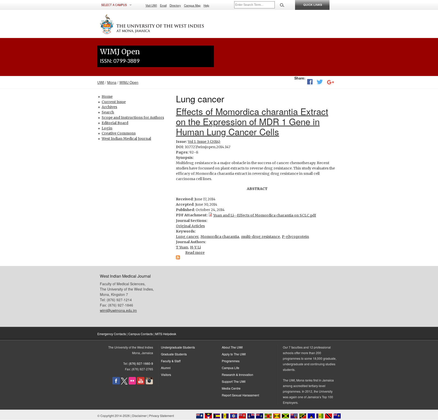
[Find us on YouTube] (140, 383)
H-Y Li (195, 247)
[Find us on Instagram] (149, 383)
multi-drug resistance (260, 236)
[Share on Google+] (330, 82)
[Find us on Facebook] (116, 383)
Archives (109, 107)
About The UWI (232, 347)
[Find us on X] (124, 383)
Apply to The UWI (234, 354)
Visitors (166, 374)
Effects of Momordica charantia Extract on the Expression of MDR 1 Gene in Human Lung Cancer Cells (252, 121)
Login (107, 128)
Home (107, 96)
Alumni (166, 368)
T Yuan (182, 247)
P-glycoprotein (295, 236)
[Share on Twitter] (319, 82)
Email (163, 5)
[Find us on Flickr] (132, 383)
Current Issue (114, 102)
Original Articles (190, 226)
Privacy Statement (161, 415)
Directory (175, 5)
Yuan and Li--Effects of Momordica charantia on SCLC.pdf (264, 215)
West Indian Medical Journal (126, 138)
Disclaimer (139, 415)
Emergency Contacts (111, 334)
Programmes (231, 361)
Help (206, 5)
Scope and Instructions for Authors (133, 117)
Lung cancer (187, 236)
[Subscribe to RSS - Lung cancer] (178, 258)
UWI (100, 82)
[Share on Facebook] (309, 82)
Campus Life (230, 368)
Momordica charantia (219, 236)
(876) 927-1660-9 (141, 363)
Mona (111, 82)
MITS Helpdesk (165, 334)
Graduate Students (174, 354)
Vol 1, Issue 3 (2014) (204, 141)
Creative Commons (119, 133)
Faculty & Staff (170, 361)
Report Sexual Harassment (240, 395)
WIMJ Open (128, 82)
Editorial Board (115, 123)
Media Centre (231, 388)
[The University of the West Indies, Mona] (166, 24)
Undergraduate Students (178, 347)
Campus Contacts (140, 334)
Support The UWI (233, 381)
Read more (195, 252)
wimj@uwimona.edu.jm (118, 310)
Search (108, 112)
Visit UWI (151, 5)
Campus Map (192, 5)
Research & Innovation (237, 374)
